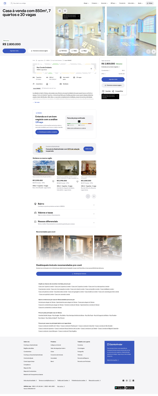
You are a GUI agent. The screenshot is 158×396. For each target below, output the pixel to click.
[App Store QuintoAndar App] (129, 387)
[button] (64, 205)
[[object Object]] (78, 16)
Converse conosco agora (40, 50)
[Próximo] (153, 51)
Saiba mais (89, 148)
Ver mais (37, 102)
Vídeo (75, 50)
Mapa (85, 50)
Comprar (94, 3)
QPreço (113, 3)
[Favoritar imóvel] (65, 11)
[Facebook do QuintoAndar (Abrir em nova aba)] (123, 381)
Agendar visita (14, 50)
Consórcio (122, 3)
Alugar (85, 3)
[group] (44, 175)
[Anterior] (148, 51)
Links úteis (131, 3)
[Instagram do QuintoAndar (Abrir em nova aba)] (127, 381)
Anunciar (103, 3)
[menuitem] (86, 3)
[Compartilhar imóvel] (59, 11)
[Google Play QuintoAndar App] (120, 387)
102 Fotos (64, 50)
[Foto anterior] (35, 168)
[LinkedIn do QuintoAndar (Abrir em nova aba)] (133, 381)
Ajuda (139, 3)
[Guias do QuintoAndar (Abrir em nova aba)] (130, 381)
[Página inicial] (5, 3)
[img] (68, 168)
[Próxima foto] (52, 168)
